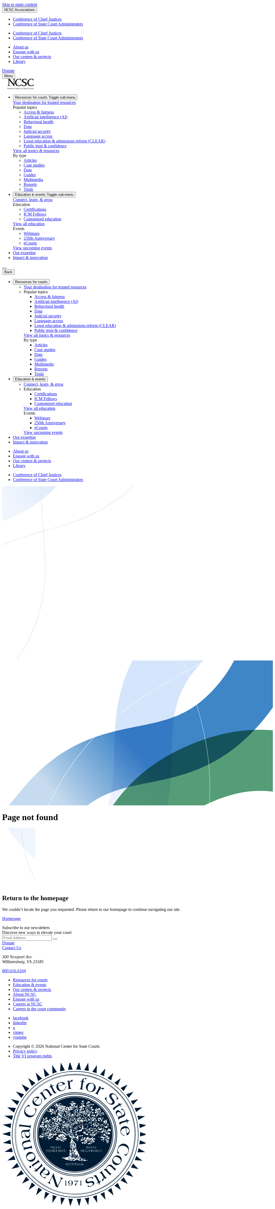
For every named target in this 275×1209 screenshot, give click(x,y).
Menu (8, 76)
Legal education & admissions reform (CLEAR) (64, 141)
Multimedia (33, 179)
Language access (38, 136)
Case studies (34, 165)
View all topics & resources (36, 150)
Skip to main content (19, 4)
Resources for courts (45, 97)
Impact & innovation (30, 257)
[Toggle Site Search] (4, 268)
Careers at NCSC (27, 1004)
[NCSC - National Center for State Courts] (20, 87)
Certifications (35, 209)
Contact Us (11, 947)
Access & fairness (39, 112)
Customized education (42, 219)
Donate (8, 70)
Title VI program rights (32, 1056)
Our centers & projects (32, 56)
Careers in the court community (39, 1009)
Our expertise (24, 252)
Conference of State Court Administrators (48, 24)
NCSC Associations (19, 10)
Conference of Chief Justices (37, 19)
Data (28, 126)
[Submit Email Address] (55, 939)
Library (19, 61)
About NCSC (24, 994)
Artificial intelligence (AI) (45, 117)
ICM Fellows (35, 214)
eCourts (30, 243)
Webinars (31, 233)
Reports (30, 184)
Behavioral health (38, 121)
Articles (30, 160)
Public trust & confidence (45, 146)
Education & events (44, 195)
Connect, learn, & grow (33, 199)
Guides (30, 174)
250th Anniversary (39, 238)
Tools (28, 189)
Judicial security (37, 131)
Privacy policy (25, 1051)
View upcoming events (32, 248)
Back (8, 272)
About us (20, 47)
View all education (29, 223)
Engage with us (26, 52)
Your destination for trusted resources (44, 102)
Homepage (11, 918)
